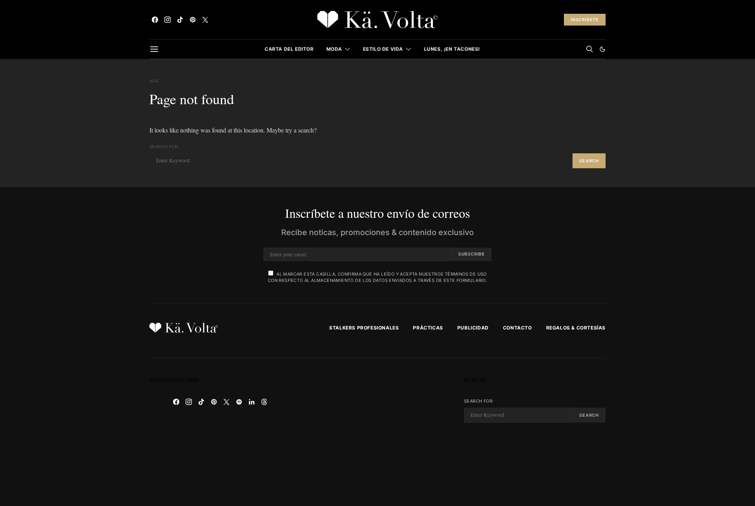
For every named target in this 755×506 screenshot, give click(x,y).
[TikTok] (180, 20)
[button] (602, 49)
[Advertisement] (377, 432)
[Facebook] (154, 20)
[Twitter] (205, 20)
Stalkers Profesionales (364, 328)
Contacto (517, 328)
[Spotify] (239, 402)
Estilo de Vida (383, 49)
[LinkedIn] (251, 402)
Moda (334, 49)
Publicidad (473, 328)
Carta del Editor (289, 49)
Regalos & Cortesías (576, 328)
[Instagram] (167, 20)
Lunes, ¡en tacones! (452, 49)
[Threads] (264, 402)
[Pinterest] (192, 20)
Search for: (164, 146)
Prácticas (428, 328)
